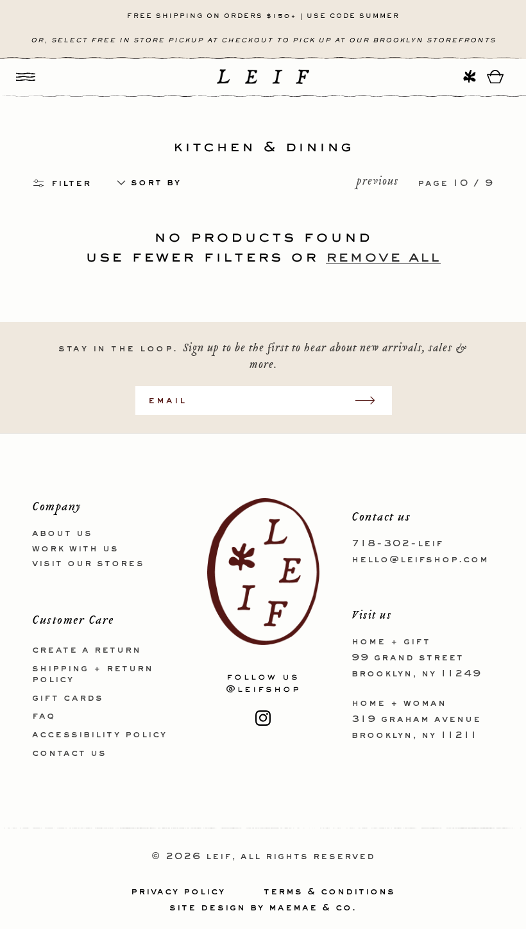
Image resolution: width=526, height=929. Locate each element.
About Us (62, 533)
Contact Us (69, 753)
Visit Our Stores (88, 563)
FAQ (43, 716)
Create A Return (86, 650)
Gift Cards (67, 698)
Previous (377, 182)
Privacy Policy (178, 891)
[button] (25, 76)
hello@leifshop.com (420, 559)
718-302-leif (397, 543)
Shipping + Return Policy (92, 674)
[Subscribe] (371, 400)
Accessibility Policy (99, 734)
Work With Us (75, 548)
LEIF (219, 856)
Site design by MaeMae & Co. (263, 907)
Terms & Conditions (329, 891)
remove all (383, 255)
